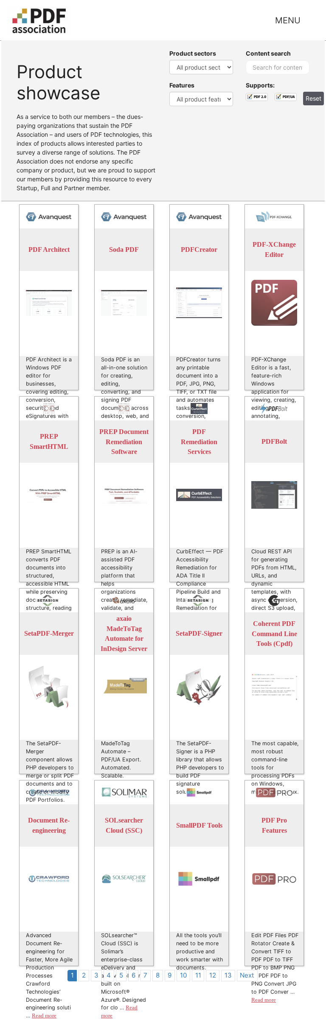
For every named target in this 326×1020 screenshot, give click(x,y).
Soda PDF (124, 250)
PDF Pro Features (274, 825)
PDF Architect (49, 250)
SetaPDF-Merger (49, 633)
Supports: (260, 85)
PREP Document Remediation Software (124, 441)
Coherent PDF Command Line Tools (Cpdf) (274, 633)
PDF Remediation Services (199, 441)
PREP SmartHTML (49, 442)
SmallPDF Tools (199, 825)
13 (228, 975)
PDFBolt (274, 441)
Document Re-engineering (49, 825)
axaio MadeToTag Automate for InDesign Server (124, 633)
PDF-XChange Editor (274, 250)
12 (212, 975)
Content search (268, 53)
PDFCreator (199, 250)
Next (247, 975)
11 (198, 975)
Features (181, 85)
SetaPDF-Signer (199, 633)
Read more (44, 1016)
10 (183, 975)
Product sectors (192, 53)
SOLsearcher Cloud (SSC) (124, 825)
